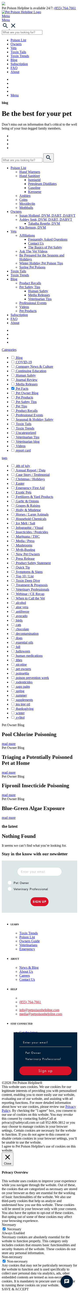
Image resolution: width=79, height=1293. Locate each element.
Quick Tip (23, 567)
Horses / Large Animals (32, 514)
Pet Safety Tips (29, 287)
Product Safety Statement (33, 563)
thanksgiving (25, 709)
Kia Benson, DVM (32, 227)
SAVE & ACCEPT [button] (15, 1289)
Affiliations (27, 235)
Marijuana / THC (28, 536)
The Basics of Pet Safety (45, 247)
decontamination (27, 633)
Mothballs (26, 207)
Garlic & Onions (27, 501)
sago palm (23, 686)
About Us (26, 971)
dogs (19, 638)
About (15, 72)
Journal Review (27, 380)
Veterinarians (28, 945)
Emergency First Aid (30, 488)
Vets (13, 48)
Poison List (18, 40)
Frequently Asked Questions (47, 239)
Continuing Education (31, 371)
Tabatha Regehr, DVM (44, 223)
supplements (24, 700)
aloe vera (22, 607)
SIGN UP (39, 902)
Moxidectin (27, 203)
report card (23, 450)
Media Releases (39, 295)
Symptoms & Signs (29, 572)
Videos (24, 307)
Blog (14, 60)
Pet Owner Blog (27, 393)
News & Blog (29, 967)
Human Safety (38, 291)
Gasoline (34, 188)
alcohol (21, 603)
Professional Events (33, 303)
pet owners (23, 669)
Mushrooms (24, 545)
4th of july (23, 466)
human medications (29, 656)
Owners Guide (29, 941)
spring (20, 691)
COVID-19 (24, 362)
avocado (21, 616)
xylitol (20, 717)
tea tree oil (23, 704)
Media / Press (25, 541)
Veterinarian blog (28, 441)
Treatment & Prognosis (32, 585)
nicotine (21, 664)
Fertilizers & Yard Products (34, 497)
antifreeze (22, 611)
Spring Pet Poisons (32, 267)
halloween (23, 651)
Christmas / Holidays (30, 479)
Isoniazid (34, 180)
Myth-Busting (25, 550)
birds (19, 620)
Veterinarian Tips (40, 299)
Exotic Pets (23, 492)
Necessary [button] (9, 1225)
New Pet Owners (28, 554)
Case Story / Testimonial (33, 475)
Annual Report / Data (30, 470)
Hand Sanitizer (29, 176)
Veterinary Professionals (32, 589)
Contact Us (36, 243)
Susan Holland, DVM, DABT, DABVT (47, 215)
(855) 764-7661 (65, 8)
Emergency (27, 949)
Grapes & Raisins (28, 505)
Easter (20, 483)
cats (18, 625)
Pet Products (28, 311)
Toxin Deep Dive (28, 580)
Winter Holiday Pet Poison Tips (41, 263)
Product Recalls (30, 283)
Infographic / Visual (29, 528)
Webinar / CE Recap (30, 594)
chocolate (22, 629)
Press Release (25, 558)
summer (21, 695)
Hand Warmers (29, 172)
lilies (19, 660)
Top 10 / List (25, 576)
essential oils (24, 642)
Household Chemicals (31, 519)
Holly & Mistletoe (28, 510)
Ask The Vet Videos (33, 251)
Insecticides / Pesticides (32, 532)
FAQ (14, 68)
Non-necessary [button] (12, 1257)
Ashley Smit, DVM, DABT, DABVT (45, 219)
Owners (16, 44)
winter (20, 713)
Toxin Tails (18, 52)
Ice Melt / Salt (25, 523)
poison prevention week (32, 678)
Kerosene (34, 192)
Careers (24, 975)
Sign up (45, 1070)
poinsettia (22, 673)
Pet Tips (21, 406)
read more (9, 744)
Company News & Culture (34, 366)
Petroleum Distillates (42, 184)
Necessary (14, 1229)
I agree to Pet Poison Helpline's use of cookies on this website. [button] (39, 1148)
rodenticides (24, 682)
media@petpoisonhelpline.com (40, 1014)
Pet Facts (22, 388)
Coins (23, 200)
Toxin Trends (20, 56)
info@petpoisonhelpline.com (39, 1010)
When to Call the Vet (30, 598)
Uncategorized (26, 433)
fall (18, 647)
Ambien (25, 196)
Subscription (19, 64)
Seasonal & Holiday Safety (34, 419)
